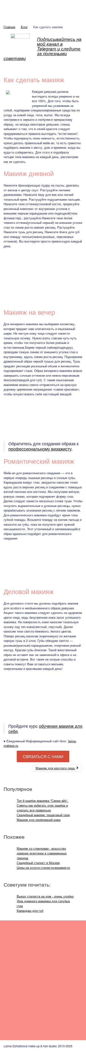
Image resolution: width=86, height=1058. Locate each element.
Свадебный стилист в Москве (38, 862)
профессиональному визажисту (40, 449)
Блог (24, 27)
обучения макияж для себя (45, 728)
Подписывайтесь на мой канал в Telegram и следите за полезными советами (42, 48)
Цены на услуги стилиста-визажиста (43, 867)
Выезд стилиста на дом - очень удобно (45, 896)
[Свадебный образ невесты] (21, 948)
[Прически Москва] (21, 1007)
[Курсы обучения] (60, 1007)
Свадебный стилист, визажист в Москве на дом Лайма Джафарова (43, 10)
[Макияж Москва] (60, 948)
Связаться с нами (43, 756)
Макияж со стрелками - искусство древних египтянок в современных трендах (42, 853)
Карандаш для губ (30, 910)
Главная (9, 27)
